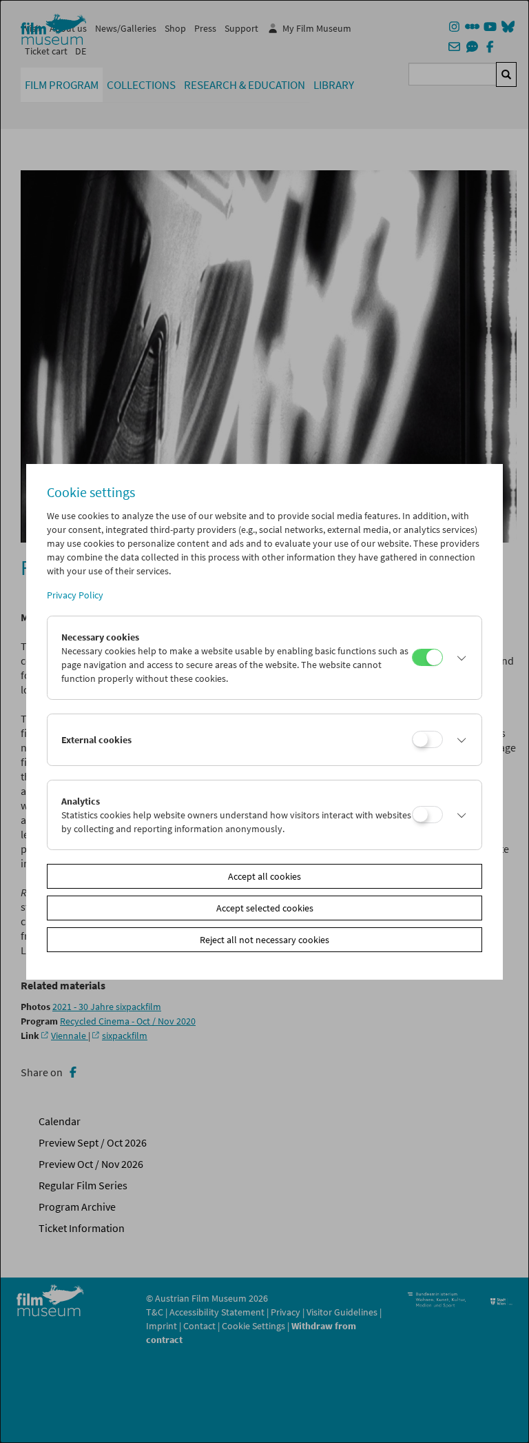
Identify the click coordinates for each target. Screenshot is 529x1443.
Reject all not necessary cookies (264, 940)
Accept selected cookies (264, 908)
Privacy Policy (75, 595)
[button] (458, 658)
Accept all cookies (264, 876)
